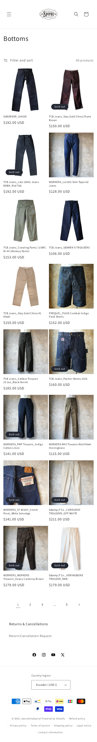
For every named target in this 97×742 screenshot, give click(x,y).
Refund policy (77, 718)
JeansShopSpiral (31, 718)
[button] (9, 14)
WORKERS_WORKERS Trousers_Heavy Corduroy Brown (23, 576)
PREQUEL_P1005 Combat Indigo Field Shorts (69, 314)
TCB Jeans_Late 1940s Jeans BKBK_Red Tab (21, 183)
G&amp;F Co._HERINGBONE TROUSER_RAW (66, 576)
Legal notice (84, 725)
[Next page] (79, 605)
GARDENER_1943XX (15, 116)
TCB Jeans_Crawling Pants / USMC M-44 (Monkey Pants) (24, 249)
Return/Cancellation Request (30, 636)
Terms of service (40, 725)
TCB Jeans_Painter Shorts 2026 (68, 378)
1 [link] (18, 604)
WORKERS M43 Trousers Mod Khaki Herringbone (70, 445)
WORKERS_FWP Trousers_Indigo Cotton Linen (23, 445)
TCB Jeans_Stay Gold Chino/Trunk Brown (70, 118)
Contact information (50, 732)
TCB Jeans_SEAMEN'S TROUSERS (69, 247)
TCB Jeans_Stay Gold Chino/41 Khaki (22, 314)
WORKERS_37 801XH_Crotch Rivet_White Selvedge (20, 511)
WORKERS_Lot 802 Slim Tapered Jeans (69, 183)
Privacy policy (18, 725)
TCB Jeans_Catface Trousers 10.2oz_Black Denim (20, 380)
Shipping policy (63, 725)
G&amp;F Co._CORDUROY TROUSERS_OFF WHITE (65, 511)
